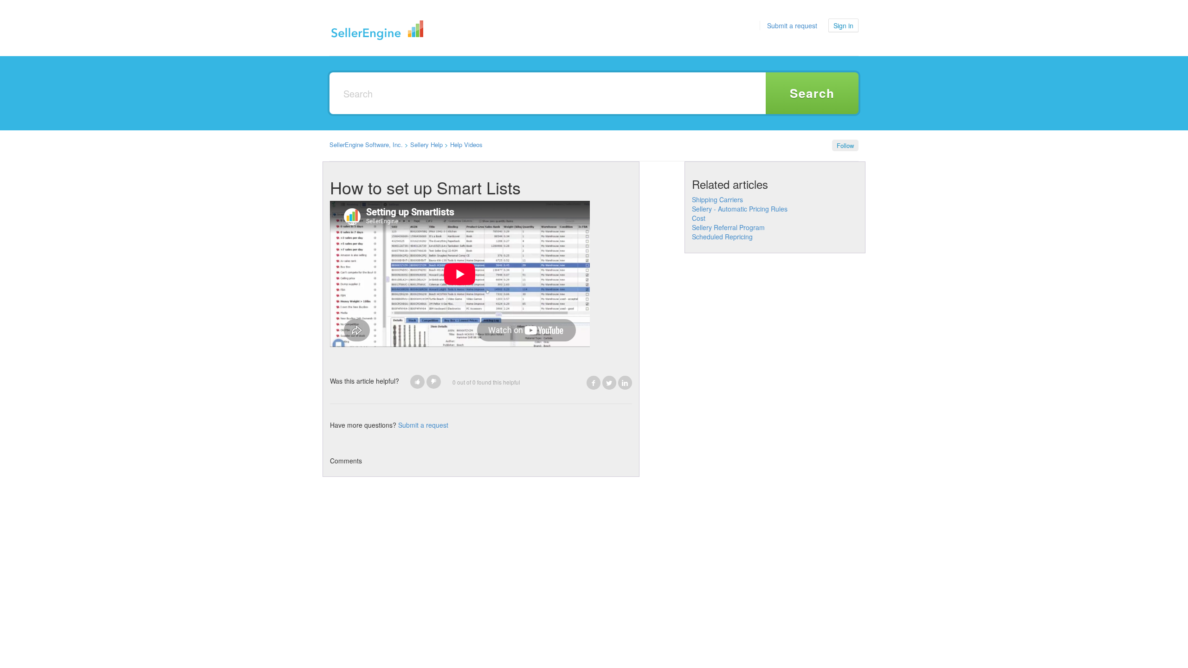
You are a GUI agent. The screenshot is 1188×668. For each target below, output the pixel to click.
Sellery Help (426, 144)
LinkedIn (625, 383)
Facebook (593, 383)
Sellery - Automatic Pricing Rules (740, 208)
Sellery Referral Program (728, 227)
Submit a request (792, 25)
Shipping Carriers (717, 199)
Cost (698, 218)
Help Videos (466, 144)
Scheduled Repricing (722, 236)
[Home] (377, 28)
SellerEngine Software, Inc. (366, 144)
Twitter (609, 383)
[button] (417, 382)
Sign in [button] (843, 25)
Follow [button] (845, 145)
